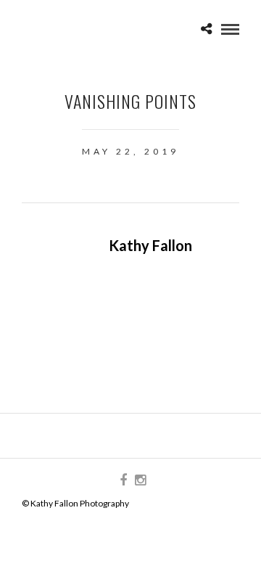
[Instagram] (140, 480)
